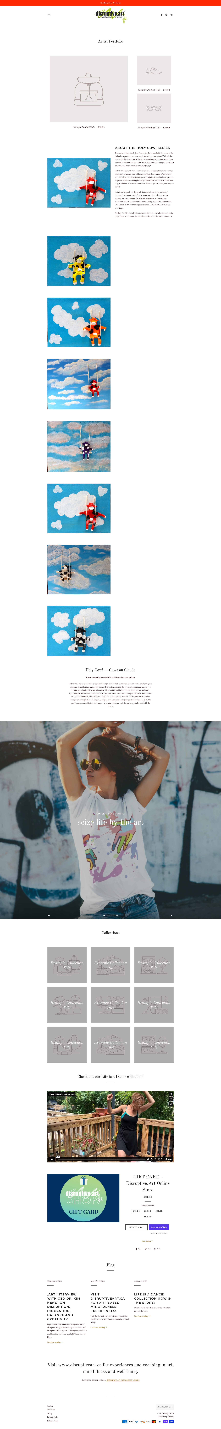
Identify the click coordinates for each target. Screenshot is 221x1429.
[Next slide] (171, 915)
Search (50, 1406)
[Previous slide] (49, 915)
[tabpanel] (110, 820)
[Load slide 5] (114, 915)
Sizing (49, 1413)
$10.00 (136, 1211)
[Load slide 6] (117, 915)
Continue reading (54, 1342)
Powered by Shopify (166, 1416)
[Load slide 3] (109, 915)
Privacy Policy (52, 1417)
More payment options (159, 1233)
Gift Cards (51, 1410)
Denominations (148, 1205)
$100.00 (148, 1216)
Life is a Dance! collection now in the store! (153, 1298)
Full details (146, 1241)
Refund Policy (52, 1421)
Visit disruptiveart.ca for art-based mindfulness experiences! (108, 1303)
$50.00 (159, 1211)
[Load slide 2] (106, 915)
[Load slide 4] (111, 915)
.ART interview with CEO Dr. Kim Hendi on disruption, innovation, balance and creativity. (63, 1307)
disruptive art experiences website (123, 1380)
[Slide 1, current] (104, 915)
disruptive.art (168, 1413)
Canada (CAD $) (163, 1407)
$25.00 (147, 1211)
